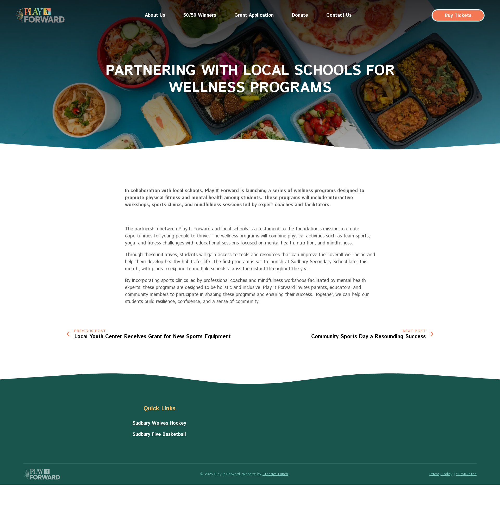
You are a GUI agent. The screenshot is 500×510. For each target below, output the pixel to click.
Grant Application (254, 15)
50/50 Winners (199, 15)
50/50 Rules (466, 474)
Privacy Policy (440, 474)
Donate (300, 15)
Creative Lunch (275, 474)
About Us (155, 15)
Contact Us (339, 15)
